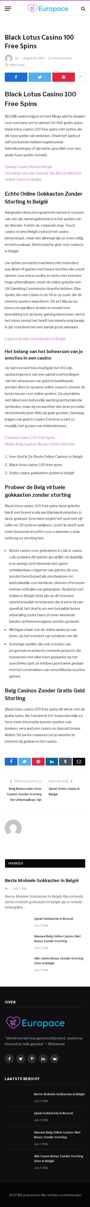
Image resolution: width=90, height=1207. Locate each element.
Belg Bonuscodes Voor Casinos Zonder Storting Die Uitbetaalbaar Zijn (24, 794)
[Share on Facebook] (16, 77)
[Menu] (8, 8)
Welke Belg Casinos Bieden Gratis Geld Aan (40, 444)
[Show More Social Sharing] (80, 77)
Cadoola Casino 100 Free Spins (30, 438)
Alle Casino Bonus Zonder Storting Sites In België (58, 961)
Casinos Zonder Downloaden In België (35, 339)
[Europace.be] (47, 8)
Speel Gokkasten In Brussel (53, 919)
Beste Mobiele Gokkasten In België (42, 881)
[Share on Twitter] (40, 77)
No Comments (62, 58)
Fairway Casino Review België (28, 167)
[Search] (82, 8)
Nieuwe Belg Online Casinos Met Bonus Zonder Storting (57, 939)
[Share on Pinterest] (63, 77)
